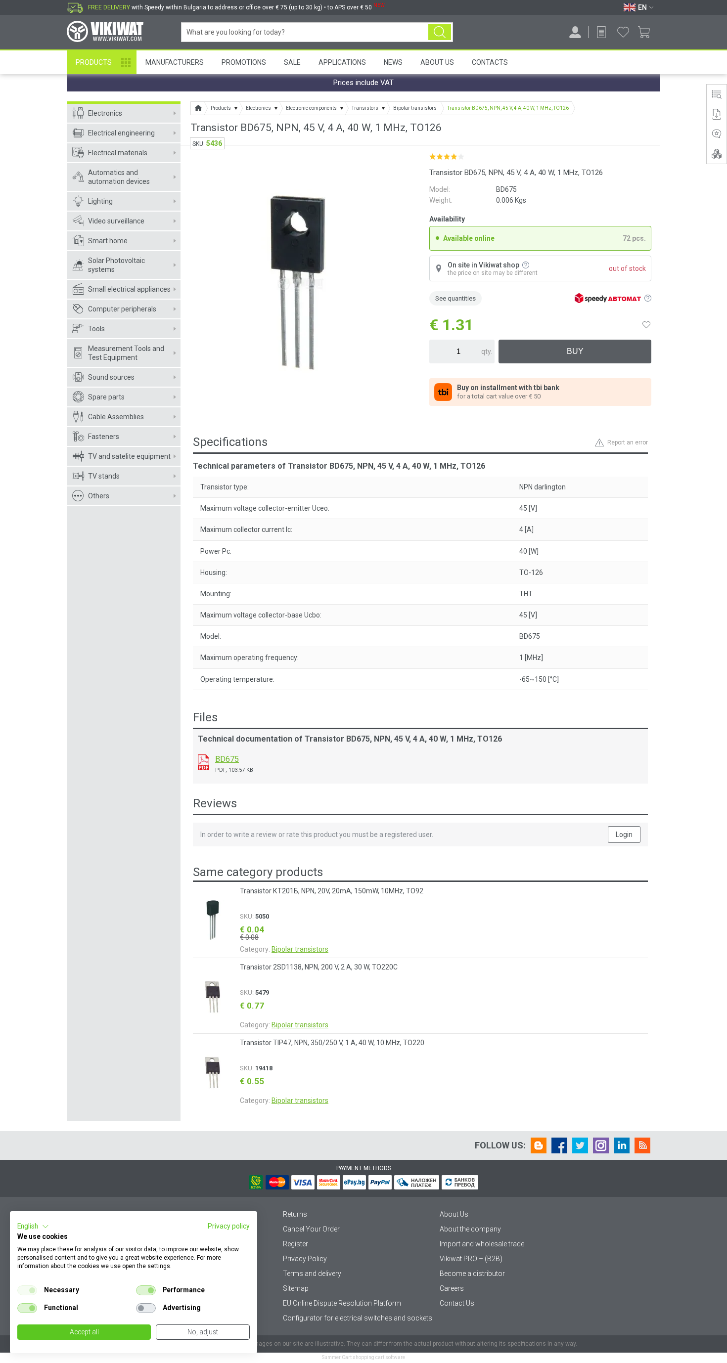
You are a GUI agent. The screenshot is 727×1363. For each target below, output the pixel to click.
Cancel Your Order (311, 1229)
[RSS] (642, 1145)
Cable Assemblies (116, 417)
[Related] (717, 154)
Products (94, 62)
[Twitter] (580, 1145)
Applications (342, 62)
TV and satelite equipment (129, 456)
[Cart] (647, 32)
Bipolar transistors (300, 949)
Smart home (108, 241)
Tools (96, 329)
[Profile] (575, 32)
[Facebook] (559, 1145)
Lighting (100, 201)
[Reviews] (717, 134)
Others (98, 496)
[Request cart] (601, 32)
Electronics (105, 113)
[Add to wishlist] (646, 325)
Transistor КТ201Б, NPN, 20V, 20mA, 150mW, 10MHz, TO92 (331, 891)
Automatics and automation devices (119, 177)
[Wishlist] (623, 32)
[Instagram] (601, 1145)
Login (624, 834)
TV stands (104, 476)
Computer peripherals (122, 309)
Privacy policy (229, 1226)
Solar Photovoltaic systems (116, 265)
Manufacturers (174, 62)
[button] (33, 1226)
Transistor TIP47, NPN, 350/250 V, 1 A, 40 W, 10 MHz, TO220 (332, 1043)
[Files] (717, 114)
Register (295, 1244)
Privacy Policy (305, 1259)
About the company (470, 1229)
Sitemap (296, 1288)
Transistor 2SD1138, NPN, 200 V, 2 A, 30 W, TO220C (319, 967)
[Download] (203, 762)
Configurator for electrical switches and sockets (357, 1318)
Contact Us (457, 1303)
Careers (452, 1288)
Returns (295, 1214)
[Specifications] (717, 94)
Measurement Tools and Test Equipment (126, 353)
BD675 (227, 759)
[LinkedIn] (622, 1145)
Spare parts (106, 397)
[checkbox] (27, 1290)
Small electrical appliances (129, 289)
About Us (437, 62)
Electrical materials (117, 153)
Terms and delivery (312, 1273)
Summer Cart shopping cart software (363, 1357)
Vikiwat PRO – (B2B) (471, 1259)
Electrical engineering (121, 133)
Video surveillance (116, 221)
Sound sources (111, 377)
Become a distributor (472, 1273)
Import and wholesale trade (482, 1244)
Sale (292, 62)
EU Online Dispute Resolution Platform (342, 1303)
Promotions (244, 62)
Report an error (627, 442)
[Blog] (538, 1145)
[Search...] (439, 32)
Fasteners (103, 436)
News (393, 62)
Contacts (490, 62)
